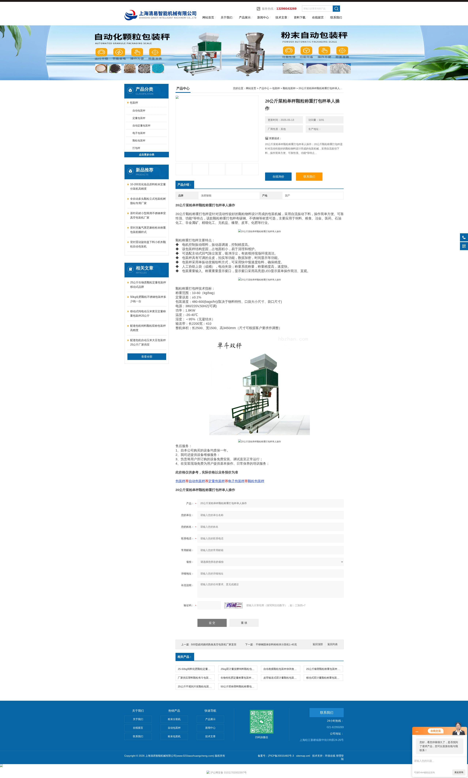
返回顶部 (318, 644)
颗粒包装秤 (139, 140)
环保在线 (330, 755)
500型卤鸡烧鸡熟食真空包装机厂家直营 (213, 644)
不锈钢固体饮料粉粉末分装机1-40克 (276, 644)
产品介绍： (185, 184)
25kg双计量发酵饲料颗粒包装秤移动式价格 (239, 668)
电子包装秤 (139, 133)
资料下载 (299, 17)
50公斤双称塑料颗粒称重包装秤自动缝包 (239, 686)
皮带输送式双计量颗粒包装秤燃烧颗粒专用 (281, 677)
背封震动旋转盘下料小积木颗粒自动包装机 (148, 244)
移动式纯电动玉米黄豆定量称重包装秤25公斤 (148, 313)
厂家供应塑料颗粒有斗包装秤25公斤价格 (196, 677)
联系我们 (336, 17)
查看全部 (146, 356)
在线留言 (318, 17)
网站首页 (208, 17)
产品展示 (245, 17)
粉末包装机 (174, 736)
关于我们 (226, 17)
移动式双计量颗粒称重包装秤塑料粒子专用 (324, 677)
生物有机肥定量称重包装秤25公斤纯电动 (239, 677)
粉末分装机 (174, 719)
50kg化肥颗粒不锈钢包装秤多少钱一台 (148, 299)
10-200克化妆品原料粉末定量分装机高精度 (148, 186)
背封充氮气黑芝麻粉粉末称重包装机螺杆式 (148, 230)
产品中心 (264, 88)
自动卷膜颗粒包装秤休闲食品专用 (281, 668)
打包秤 (136, 148)
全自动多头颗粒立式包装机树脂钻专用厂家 (148, 201)
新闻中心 (263, 17)
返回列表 (332, 644)
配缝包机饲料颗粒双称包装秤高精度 (148, 328)
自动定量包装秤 (141, 125)
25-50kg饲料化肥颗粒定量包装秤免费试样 (196, 668)
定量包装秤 (139, 118)
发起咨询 (458, 772)
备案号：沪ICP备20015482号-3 (276, 755)
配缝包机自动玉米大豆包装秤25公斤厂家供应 (148, 342)
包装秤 (134, 102)
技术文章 (281, 17)
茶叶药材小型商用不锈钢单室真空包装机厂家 (148, 215)
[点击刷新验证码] (233, 605)
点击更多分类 (146, 154)
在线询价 (278, 176)
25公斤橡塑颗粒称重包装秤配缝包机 (324, 668)
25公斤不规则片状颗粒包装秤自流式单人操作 (196, 686)
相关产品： (185, 656)
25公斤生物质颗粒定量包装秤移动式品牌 (148, 284)
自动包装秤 (139, 110)
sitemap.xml (303, 755)
